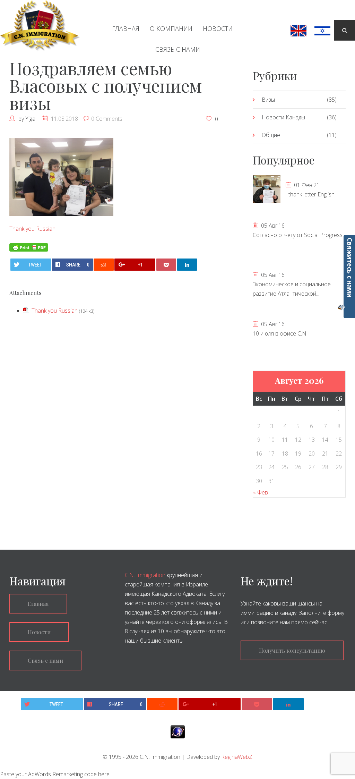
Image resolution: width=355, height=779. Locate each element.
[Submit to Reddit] (104, 265)
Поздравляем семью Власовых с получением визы (105, 86)
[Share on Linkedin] (187, 265)
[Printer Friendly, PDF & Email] (28, 246)
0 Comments (106, 118)
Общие (271, 135)
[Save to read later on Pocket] (166, 265)
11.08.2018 (64, 118)
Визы (268, 99)
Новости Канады (283, 117)
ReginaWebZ (236, 757)
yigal (30, 118)
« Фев (260, 492)
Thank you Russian (32, 228)
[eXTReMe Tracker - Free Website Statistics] (178, 731)
